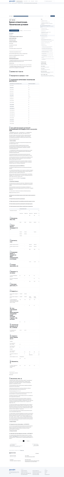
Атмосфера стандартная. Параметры (15, 460)
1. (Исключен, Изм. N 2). (44, 28)
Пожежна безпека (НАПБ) (36, 474)
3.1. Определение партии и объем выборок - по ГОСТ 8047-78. (47, 57)
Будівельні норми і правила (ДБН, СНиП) (26, 473)
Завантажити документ (14, 30)
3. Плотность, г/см (43, 30)
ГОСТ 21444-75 (12, 119)
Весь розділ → (37, 453)
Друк (21, 30)
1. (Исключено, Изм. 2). (44, 45)
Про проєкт (46, 470)
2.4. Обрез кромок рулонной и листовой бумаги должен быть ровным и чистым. (47, 51)
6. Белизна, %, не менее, (44, 35)
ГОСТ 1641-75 (12, 87)
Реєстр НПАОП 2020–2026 (24, 474)
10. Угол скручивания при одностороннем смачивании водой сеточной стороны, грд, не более (47, 39)
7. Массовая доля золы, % (44, 36)
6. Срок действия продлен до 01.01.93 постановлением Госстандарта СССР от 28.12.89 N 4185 (47, 26)
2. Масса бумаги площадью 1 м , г (45, 29)
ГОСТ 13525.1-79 (12, 108)
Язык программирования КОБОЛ (30, 456)
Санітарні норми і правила (36, 473)
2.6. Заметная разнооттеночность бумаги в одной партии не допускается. (47, 55)
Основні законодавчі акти (36, 470)
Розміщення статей (47, 474)
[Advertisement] (32, 9)
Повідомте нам (22, 450)
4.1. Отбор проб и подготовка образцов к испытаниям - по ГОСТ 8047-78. (48, 59)
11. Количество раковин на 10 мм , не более (46, 41)
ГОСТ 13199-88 (12, 104)
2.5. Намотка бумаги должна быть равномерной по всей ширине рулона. (47, 53)
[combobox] (50, 1)
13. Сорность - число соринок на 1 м (45, 42)
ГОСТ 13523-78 (12, 106)
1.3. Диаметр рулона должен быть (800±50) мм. (47, 46)
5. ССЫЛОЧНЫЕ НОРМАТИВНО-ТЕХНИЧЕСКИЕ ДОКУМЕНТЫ (46, 24)
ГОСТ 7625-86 (11, 33)
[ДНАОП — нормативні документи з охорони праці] (12, 1)
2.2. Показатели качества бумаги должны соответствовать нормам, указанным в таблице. (47, 48)
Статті (45, 473)
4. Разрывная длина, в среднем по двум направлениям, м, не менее (46, 32)
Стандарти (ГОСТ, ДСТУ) (12, 18)
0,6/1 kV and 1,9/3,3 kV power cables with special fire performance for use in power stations (32, 461)
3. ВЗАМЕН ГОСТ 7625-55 (44, 20)
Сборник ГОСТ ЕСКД (13, 455)
